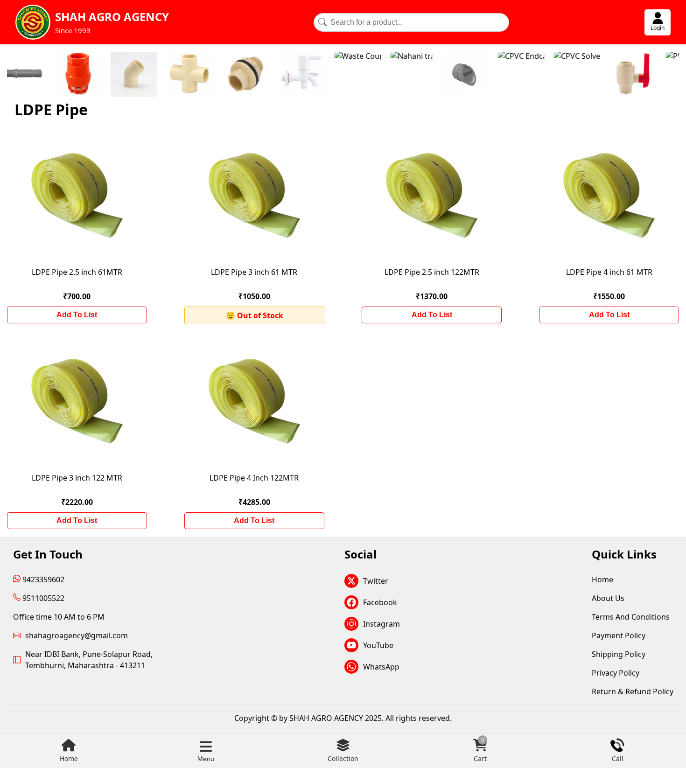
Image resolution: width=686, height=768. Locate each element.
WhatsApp (381, 667)
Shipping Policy (618, 654)
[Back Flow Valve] (427, 75)
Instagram (381, 624)
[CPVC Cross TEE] (152, 75)
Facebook (380, 602)
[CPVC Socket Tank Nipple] (208, 75)
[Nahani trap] (373, 75)
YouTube (378, 645)
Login (658, 28)
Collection (343, 758)
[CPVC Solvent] (539, 75)
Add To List (76, 315)
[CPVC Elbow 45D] (96, 75)
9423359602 (42, 579)
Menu (205, 758)
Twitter (375, 581)
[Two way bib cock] (264, 75)
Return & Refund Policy (632, 691)
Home (69, 758)
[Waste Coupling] (320, 75)
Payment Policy (618, 635)
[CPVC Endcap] (483, 75)
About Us (608, 598)
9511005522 (42, 598)
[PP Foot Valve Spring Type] (40, 75)
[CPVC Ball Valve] (595, 75)
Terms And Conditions (631, 617)
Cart (480, 750)
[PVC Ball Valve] (651, 75)
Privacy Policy (615, 673)
